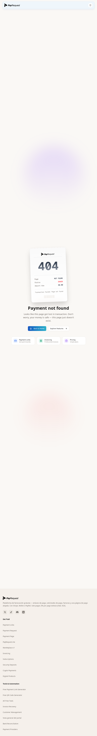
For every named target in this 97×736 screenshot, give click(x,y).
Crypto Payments (9, 670)
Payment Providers (10, 729)
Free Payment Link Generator (14, 689)
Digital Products (9, 676)
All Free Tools (8, 701)
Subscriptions (8, 659)
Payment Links (8, 625)
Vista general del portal (12, 718)
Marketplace (8, 648)
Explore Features (56, 328)
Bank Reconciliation (10, 723)
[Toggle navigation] (90, 5)
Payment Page (8, 636)
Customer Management (12, 712)
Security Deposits (10, 665)
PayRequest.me (9, 642)
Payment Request (10, 630)
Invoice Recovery (9, 706)
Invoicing (6, 653)
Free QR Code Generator (12, 695)
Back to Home (39, 328)
